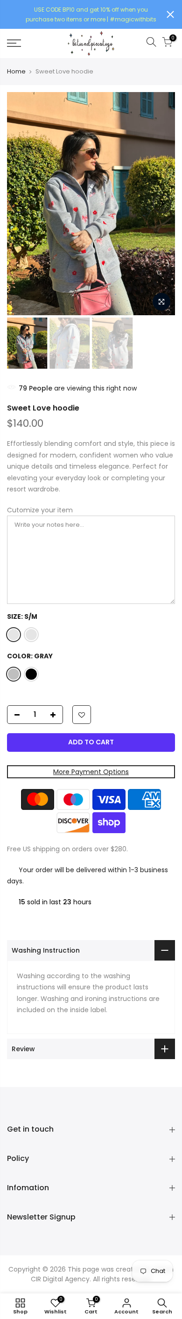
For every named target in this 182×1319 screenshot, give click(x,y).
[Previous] (20, 203)
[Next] (162, 203)
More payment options (91, 771)
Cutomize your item (40, 510)
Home (16, 71)
